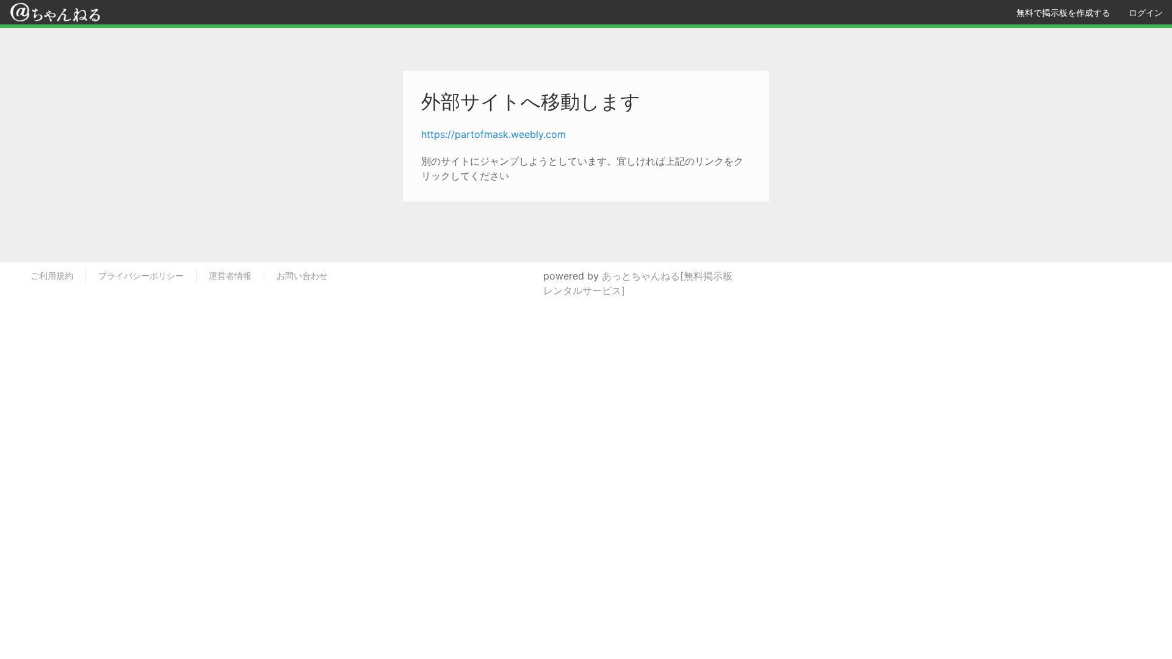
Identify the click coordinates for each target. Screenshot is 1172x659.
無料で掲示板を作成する (1063, 12)
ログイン (1146, 12)
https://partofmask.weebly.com (493, 134)
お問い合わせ (302, 275)
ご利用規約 (52, 275)
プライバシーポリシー (141, 275)
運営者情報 (230, 275)
